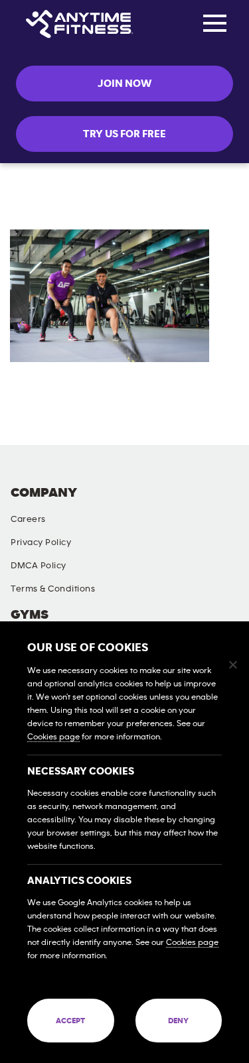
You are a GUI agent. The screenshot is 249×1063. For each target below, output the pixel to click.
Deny (178, 1021)
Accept (70, 1021)
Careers (28, 519)
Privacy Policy (41, 542)
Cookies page (53, 737)
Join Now (124, 83)
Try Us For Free (124, 134)
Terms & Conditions (53, 589)
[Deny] (232, 664)
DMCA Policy (38, 565)
